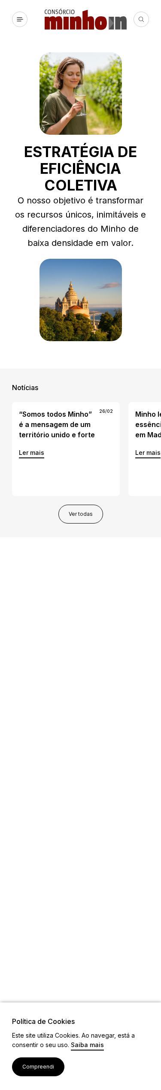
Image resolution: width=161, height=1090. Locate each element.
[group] (66, 449)
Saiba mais (87, 1045)
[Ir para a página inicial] (89, 19)
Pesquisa (141, 19)
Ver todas (81, 514)
